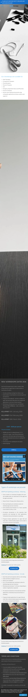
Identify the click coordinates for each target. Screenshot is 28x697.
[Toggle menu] (2, 6)
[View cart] (25, 6)
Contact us (3, 564)
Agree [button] (23, 695)
